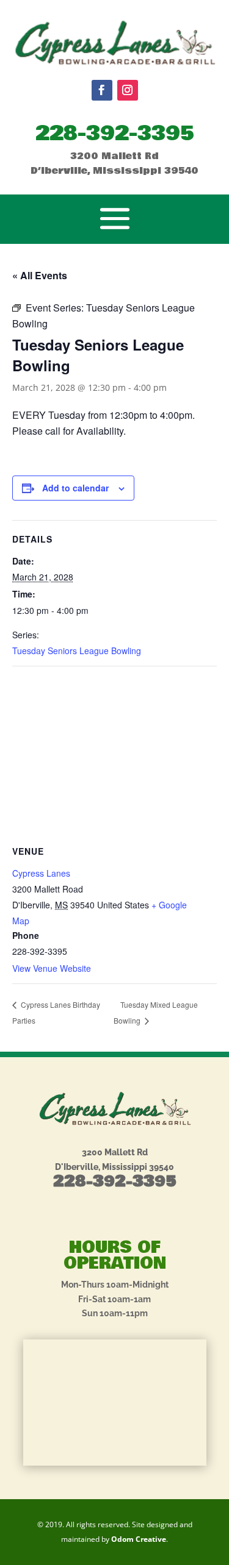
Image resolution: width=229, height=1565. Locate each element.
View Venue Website (51, 968)
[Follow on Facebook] (102, 90)
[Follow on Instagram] (127, 90)
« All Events (39, 275)
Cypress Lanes (41, 873)
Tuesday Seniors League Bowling (76, 650)
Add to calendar (75, 488)
